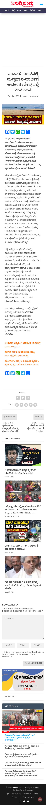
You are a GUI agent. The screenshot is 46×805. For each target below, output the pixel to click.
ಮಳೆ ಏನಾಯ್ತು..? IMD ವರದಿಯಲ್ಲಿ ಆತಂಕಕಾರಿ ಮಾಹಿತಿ (22, 547)
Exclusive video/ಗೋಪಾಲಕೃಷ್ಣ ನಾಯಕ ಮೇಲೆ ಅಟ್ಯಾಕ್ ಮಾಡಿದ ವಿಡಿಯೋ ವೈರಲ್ (23, 764)
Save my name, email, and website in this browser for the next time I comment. (23, 654)
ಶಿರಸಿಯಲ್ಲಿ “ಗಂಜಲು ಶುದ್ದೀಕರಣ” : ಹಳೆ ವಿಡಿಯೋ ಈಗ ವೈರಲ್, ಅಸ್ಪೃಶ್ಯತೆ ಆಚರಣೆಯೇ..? (20, 737)
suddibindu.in (17, 788)
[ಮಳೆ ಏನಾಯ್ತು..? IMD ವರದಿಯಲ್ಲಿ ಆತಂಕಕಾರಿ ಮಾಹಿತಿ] (23, 531)
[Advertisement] (23, 37)
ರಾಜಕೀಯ (27, 794)
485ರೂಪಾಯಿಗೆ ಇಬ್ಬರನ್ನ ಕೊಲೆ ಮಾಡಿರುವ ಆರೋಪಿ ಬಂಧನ (20, 472)
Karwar (36, 788)
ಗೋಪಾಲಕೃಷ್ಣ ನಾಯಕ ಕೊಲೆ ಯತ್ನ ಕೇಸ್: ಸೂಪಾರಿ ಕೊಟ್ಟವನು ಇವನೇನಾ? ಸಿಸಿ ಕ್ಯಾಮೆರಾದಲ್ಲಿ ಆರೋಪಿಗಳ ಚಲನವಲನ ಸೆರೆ (21, 773)
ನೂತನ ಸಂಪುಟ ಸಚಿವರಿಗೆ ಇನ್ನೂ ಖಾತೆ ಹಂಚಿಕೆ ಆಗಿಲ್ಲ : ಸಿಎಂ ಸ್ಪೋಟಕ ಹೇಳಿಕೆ (23, 585)
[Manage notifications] (40, 799)
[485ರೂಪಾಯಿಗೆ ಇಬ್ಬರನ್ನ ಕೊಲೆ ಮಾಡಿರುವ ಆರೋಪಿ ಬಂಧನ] (23, 455)
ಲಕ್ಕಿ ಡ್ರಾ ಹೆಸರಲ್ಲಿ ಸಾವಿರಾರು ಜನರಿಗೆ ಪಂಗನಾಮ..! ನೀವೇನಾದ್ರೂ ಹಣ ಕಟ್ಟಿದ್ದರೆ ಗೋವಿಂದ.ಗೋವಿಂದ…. (23, 510)
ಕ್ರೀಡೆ (39, 10)
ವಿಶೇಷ (32, 10)
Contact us (16, 797)
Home (7, 10)
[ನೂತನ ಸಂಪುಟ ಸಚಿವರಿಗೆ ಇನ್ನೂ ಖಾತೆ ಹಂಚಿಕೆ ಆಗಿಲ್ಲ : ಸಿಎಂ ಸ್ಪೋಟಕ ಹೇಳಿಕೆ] (23, 567)
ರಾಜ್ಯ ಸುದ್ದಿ (16, 794)
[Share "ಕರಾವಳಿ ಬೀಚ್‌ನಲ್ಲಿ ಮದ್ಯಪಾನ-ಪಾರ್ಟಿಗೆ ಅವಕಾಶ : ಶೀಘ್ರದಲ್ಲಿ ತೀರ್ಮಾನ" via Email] (28, 397)
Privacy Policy (28, 797)
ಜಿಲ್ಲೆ (13, 10)
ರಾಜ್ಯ (25, 10)
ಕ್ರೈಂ (19, 10)
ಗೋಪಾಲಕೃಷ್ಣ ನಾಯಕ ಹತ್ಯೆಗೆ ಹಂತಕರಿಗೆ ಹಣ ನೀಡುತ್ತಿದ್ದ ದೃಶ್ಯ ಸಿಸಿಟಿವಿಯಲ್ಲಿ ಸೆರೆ (22, 747)
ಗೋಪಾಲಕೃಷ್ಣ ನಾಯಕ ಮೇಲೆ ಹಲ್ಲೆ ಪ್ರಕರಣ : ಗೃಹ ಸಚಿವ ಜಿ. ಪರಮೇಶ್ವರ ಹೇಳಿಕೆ (21, 756)
